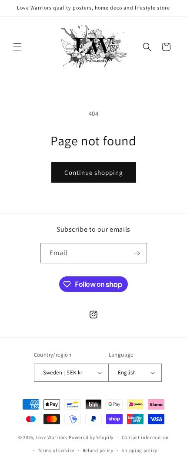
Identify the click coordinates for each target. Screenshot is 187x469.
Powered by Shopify (91, 437)
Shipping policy (139, 450)
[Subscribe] (137, 253)
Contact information (145, 437)
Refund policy (98, 450)
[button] (17, 46)
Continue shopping (93, 172)
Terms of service (56, 450)
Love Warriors (52, 437)
